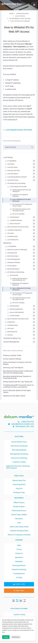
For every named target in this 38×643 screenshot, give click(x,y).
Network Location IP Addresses (17, 249)
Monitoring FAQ (12, 331)
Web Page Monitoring (19, 450)
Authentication (14, 217)
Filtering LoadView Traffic (12, 355)
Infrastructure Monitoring (19, 458)
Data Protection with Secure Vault (17, 227)
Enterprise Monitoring (19, 569)
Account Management (11, 342)
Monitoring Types (12, 256)
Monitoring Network (19, 565)
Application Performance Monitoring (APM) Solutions (18, 467)
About (19, 545)
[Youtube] (25, 600)
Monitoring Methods (16, 309)
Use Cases (10, 233)
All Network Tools (19, 492)
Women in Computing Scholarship (19, 534)
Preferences (15, 637)
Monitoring (7, 243)
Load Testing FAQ (12, 239)
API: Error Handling (18, 214)
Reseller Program (19, 506)
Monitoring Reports (13, 269)
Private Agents (12, 265)
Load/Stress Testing (19, 462)
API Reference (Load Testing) (16, 183)
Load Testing (8, 157)
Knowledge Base (19, 573)
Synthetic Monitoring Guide (19, 530)
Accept (6, 637)
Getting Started (12, 253)
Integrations (11, 322)
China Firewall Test (19, 484)
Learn (19, 522)
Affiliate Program (19, 502)
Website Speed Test (19, 480)
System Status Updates (19, 514)
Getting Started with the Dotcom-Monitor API (19, 279)
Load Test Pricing (12, 180)
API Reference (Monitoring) (15, 272)
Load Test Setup (12, 167)
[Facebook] (13, 600)
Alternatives (19, 518)
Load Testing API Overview (14, 130)
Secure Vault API (15, 223)
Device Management (13, 259)
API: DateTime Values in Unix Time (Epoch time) (21, 209)
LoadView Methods (16, 220)
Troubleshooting (12, 236)
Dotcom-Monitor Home (19, 442)
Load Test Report (12, 173)
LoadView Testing (19, 614)
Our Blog (19, 577)
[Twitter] (17, 600)
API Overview (28, 130)
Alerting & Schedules (13, 262)
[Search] (32, 147)
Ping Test (19, 488)
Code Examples (14, 315)
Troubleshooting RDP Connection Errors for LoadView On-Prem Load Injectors (18, 386)
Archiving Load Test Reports (13, 368)
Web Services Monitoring (19, 446)
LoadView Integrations (14, 230)
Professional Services (19, 510)
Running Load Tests (13, 170)
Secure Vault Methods (17, 312)
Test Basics (10, 164)
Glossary (10, 335)
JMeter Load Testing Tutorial (19, 526)
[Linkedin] (21, 600)
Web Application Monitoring (19, 454)
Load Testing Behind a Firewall (16, 177)
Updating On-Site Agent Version (14, 396)
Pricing (19, 549)
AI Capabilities (11, 161)
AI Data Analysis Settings (12, 359)
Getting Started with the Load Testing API (17, 382)
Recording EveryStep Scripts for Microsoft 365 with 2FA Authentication (18, 372)
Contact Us (19, 553)
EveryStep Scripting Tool (12, 338)
